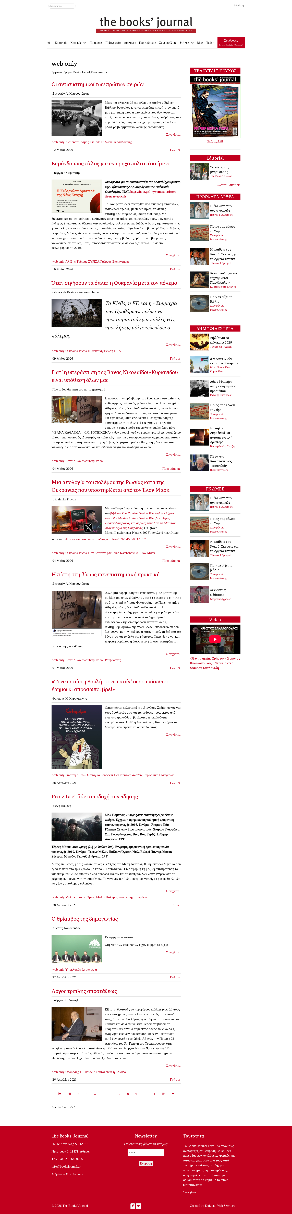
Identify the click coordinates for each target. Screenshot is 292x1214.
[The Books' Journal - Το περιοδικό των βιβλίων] (146, 24)
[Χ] (77, 948)
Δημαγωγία (89, 969)
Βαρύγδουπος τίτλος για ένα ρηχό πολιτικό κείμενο (111, 163)
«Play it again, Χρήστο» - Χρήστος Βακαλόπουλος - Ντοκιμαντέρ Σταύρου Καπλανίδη (215, 663)
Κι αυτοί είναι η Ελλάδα (109, 1072)
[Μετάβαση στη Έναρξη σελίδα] (59, 1094)
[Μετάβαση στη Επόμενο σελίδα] (163, 1094)
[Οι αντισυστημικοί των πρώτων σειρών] (77, 117)
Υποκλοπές (73, 969)
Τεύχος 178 (215, 141)
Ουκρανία (71, 351)
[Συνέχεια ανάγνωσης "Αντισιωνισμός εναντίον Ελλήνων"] (200, 364)
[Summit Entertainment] (77, 826)
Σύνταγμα (93, 775)
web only (58, 142)
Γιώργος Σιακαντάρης (114, 261)
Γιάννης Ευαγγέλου (221, 395)
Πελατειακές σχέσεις (128, 775)
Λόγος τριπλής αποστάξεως (84, 990)
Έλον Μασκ (147, 553)
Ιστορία (175, 905)
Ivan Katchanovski (125, 553)
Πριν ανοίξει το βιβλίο (221, 299)
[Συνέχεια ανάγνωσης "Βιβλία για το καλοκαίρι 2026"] (200, 342)
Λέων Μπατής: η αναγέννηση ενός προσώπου (223, 386)
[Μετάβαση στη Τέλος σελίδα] (173, 1094)
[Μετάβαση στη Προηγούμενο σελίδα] (69, 1094)
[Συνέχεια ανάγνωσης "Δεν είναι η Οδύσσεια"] (200, 594)
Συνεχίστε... (173, 134)
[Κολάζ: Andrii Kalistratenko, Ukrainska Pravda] (77, 520)
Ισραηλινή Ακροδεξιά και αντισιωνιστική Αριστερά (221, 435)
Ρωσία (83, 351)
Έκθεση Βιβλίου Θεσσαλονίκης (111, 142)
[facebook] (77, 409)
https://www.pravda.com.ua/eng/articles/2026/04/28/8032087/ (105, 539)
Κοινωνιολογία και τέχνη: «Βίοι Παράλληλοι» (223, 278)
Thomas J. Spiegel (220, 263)
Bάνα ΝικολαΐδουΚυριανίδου (84, 660)
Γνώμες (175, 149)
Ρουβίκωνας (113, 660)
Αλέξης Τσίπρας (76, 261)
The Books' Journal (221, 176)
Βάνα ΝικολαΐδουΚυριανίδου (84, 461)
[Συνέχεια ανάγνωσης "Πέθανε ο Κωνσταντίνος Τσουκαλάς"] (200, 462)
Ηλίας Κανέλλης (219, 470)
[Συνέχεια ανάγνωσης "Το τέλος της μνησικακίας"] (200, 171)
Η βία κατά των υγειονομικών (221, 208)
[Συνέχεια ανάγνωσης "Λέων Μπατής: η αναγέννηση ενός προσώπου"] (200, 387)
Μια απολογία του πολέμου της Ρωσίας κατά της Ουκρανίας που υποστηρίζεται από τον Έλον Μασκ (110, 485)
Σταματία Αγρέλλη (220, 599)
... (103, 1094)
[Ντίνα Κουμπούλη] (77, 1023)
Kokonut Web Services (220, 1205)
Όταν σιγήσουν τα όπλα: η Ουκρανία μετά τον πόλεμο (114, 282)
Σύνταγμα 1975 (75, 775)
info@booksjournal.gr (66, 1166)
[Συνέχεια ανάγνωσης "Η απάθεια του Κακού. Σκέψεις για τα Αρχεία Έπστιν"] (200, 256)
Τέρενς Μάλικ (95, 897)
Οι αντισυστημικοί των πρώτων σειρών (98, 84)
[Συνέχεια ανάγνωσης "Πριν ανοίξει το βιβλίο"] (200, 303)
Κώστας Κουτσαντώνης (223, 286)
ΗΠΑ (117, 351)
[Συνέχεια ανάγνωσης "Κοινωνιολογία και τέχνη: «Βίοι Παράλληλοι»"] (200, 279)
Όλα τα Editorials (228, 185)
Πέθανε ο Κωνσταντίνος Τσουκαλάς (221, 461)
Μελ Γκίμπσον (75, 897)
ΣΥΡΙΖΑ (94, 261)
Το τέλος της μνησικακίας (219, 169)
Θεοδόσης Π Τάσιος (79, 1072)
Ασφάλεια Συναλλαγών (67, 1174)
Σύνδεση (239, 5)
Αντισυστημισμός (77, 142)
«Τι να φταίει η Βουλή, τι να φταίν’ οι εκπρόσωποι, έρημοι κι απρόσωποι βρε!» (111, 685)
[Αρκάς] (77, 736)
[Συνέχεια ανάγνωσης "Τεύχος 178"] (215, 106)
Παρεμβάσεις (171, 468)
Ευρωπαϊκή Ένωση (100, 351)
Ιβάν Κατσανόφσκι (100, 553)
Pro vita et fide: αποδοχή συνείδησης (95, 796)
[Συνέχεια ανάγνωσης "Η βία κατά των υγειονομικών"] (200, 210)
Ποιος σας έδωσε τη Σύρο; (223, 228)
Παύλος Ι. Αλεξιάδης (222, 214)
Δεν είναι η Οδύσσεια (218, 592)
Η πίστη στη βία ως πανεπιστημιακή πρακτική (106, 574)
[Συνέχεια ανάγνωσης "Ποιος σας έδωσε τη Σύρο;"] (200, 232)
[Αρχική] (51, 42)
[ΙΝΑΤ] (77, 195)
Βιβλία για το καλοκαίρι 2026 (221, 340)
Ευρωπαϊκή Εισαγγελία (158, 775)
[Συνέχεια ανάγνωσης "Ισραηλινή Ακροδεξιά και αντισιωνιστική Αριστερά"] (200, 436)
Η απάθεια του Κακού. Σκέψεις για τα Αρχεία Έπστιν (224, 254)
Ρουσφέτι (107, 775)
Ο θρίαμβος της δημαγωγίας (85, 918)
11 (153, 1094)
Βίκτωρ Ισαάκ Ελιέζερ (222, 446)
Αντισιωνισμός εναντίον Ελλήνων (224, 360)
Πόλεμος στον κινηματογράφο (126, 897)
